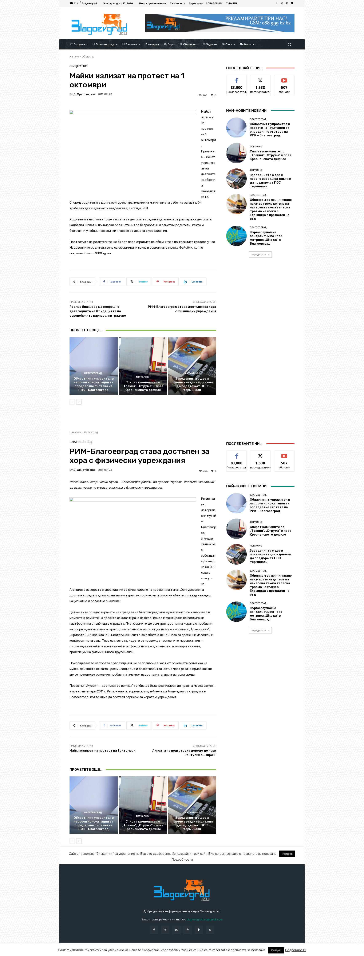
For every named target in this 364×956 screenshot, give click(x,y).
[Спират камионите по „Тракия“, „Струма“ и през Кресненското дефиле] (143, 366)
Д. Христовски (84, 94)
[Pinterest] (187, 930)
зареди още (258, 254)
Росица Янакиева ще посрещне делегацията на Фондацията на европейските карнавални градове (98, 311)
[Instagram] (281, 3)
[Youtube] (291, 3)
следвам (260, 78)
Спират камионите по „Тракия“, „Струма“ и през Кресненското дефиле (142, 386)
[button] (289, 44)
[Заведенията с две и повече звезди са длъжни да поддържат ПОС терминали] (192, 366)
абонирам (284, 78)
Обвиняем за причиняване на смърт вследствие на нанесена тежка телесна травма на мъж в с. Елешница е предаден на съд (271, 209)
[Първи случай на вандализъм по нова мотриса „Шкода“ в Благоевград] (236, 236)
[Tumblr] (199, 930)
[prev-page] (72, 402)
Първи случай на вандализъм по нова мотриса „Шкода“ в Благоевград (266, 237)
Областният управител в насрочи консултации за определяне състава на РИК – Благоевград (94, 384)
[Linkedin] (176, 930)
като (236, 78)
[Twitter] (286, 3)
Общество (88, 56)
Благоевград (93, 373)
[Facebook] (276, 3)
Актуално (142, 377)
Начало (74, 56)
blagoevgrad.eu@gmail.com (205, 919)
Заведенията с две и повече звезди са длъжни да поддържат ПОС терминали (192, 384)
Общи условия (119, 951)
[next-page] (79, 402)
